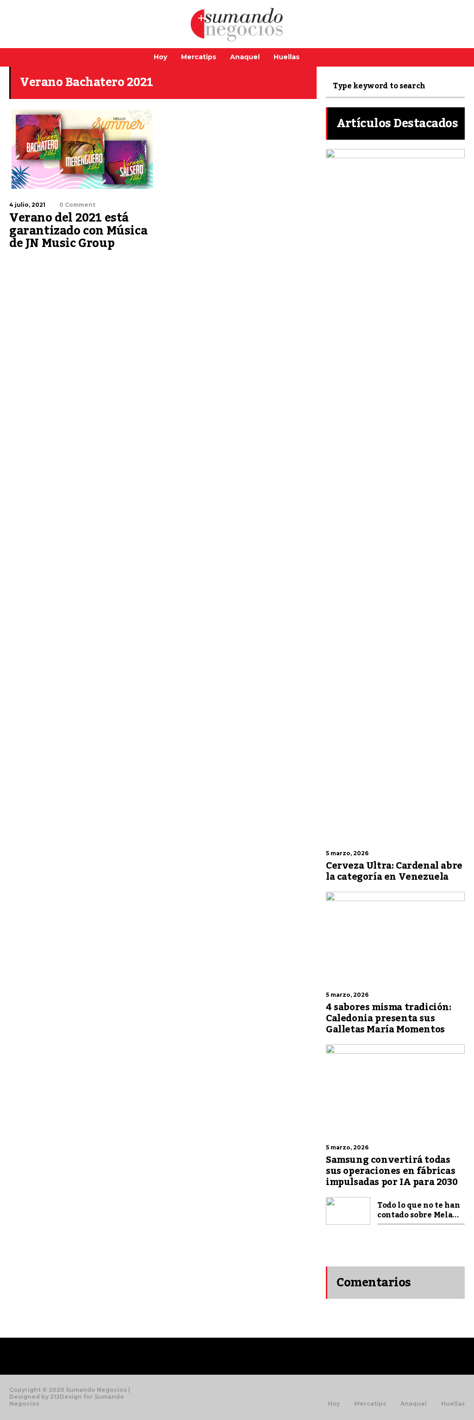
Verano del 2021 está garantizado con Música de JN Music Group (78, 230)
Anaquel (245, 57)
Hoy (160, 57)
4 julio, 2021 (27, 204)
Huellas (286, 57)
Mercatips (198, 57)
